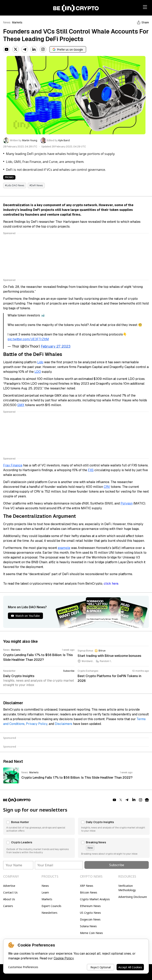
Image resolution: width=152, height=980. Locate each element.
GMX (20, 405)
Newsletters (49, 913)
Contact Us (10, 892)
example (64, 548)
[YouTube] (6, 49)
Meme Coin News (91, 933)
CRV (107, 487)
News (6, 22)
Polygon (127, 503)
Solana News (88, 926)
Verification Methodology (127, 888)
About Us (9, 899)
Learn (45, 892)
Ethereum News (90, 906)
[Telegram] (24, 49)
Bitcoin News (88, 892)
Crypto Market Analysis (95, 899)
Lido (40, 362)
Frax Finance (12, 465)
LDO (37, 372)
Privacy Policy (36, 724)
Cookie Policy (64, 958)
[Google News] (147, 800)
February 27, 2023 (55, 346)
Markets (17, 22)
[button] (39, 826)
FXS (91, 470)
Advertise (9, 886)
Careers (8, 906)
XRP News (86, 886)
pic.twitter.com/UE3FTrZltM (28, 339)
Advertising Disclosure (132, 897)
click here (111, 583)
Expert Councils (51, 906)
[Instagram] (43, 49)
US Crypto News (90, 913)
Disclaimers (63, 724)
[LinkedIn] (33, 49)
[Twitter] (15, 49)
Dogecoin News (90, 919)
